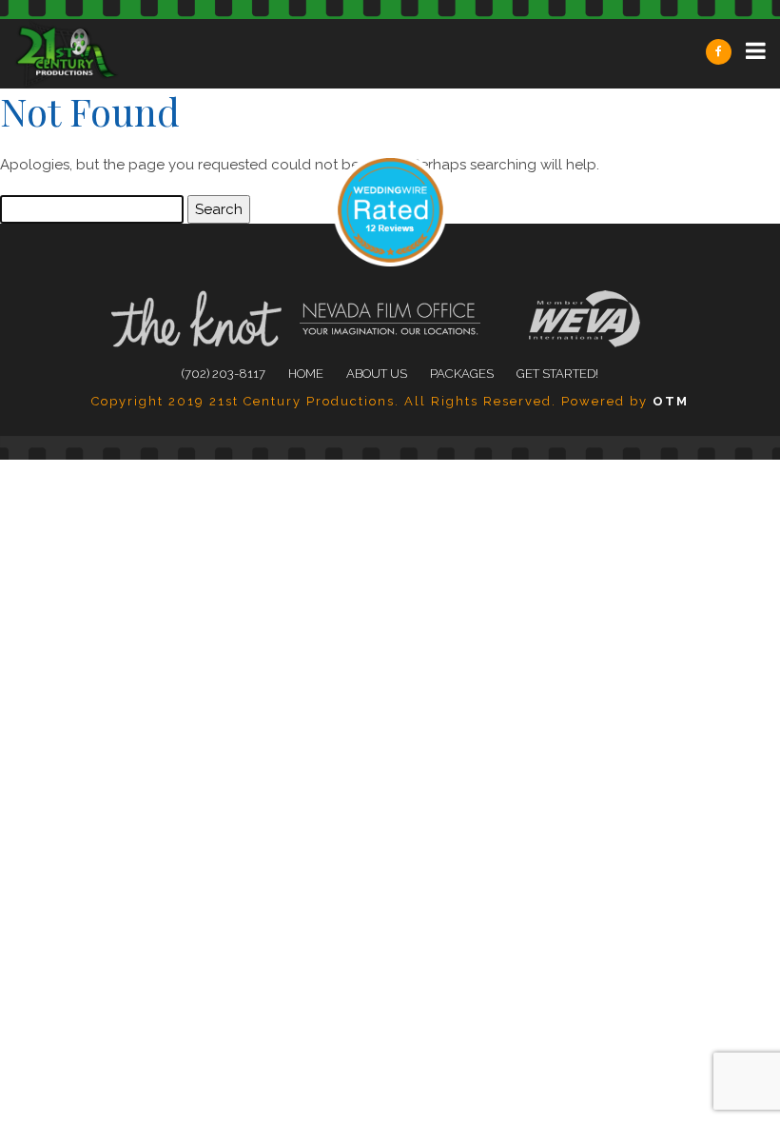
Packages (462, 373)
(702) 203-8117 (223, 373)
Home (305, 373)
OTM (671, 401)
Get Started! (557, 373)
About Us (376, 373)
